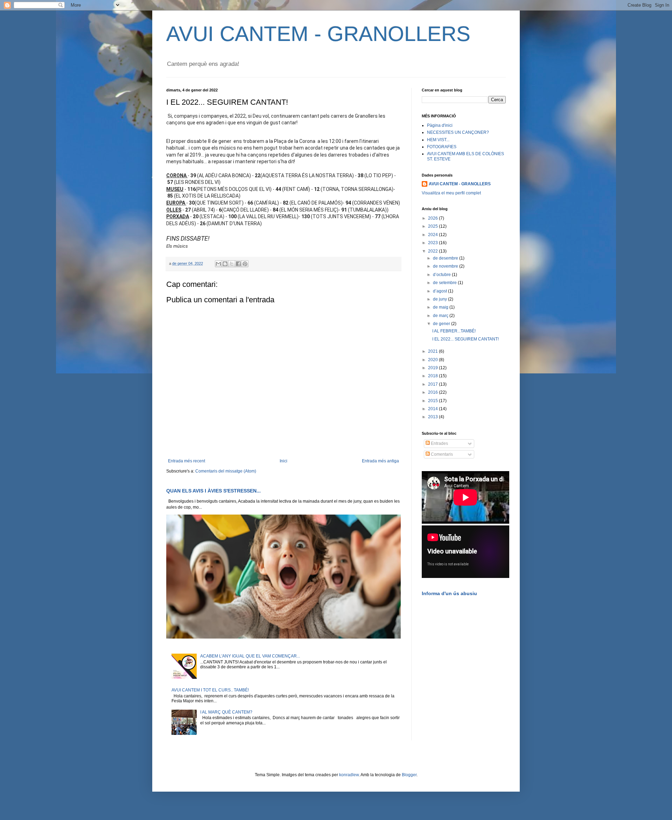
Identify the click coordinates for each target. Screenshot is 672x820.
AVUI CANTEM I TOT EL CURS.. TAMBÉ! (210, 690)
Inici (283, 461)
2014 (433, 408)
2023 (433, 242)
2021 (433, 351)
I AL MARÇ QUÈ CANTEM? (226, 712)
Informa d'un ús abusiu (449, 593)
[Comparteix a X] (231, 263)
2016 (433, 392)
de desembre (446, 258)
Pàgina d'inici (440, 125)
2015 (433, 400)
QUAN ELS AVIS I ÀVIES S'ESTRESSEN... (213, 491)
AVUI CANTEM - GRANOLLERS (318, 34)
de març (441, 315)
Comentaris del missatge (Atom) (225, 471)
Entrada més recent (186, 461)
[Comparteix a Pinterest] (244, 263)
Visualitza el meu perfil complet (451, 193)
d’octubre (442, 274)
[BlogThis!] (225, 263)
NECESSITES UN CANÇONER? (458, 132)
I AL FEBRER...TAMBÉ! (454, 331)
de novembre (446, 266)
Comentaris (441, 454)
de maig (441, 307)
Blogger (409, 774)
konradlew (349, 774)
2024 (433, 234)
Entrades (439, 443)
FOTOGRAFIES (441, 146)
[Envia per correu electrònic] (218, 263)
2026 (433, 218)
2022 (433, 251)
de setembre (445, 282)
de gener (442, 323)
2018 (433, 375)
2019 (433, 367)
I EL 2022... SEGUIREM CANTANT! (465, 339)
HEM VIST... (438, 139)
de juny (440, 299)
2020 (433, 359)
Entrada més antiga (380, 461)
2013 (433, 416)
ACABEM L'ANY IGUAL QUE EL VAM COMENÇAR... (250, 656)
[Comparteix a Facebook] (238, 263)
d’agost (440, 291)
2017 (433, 384)
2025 (433, 226)
